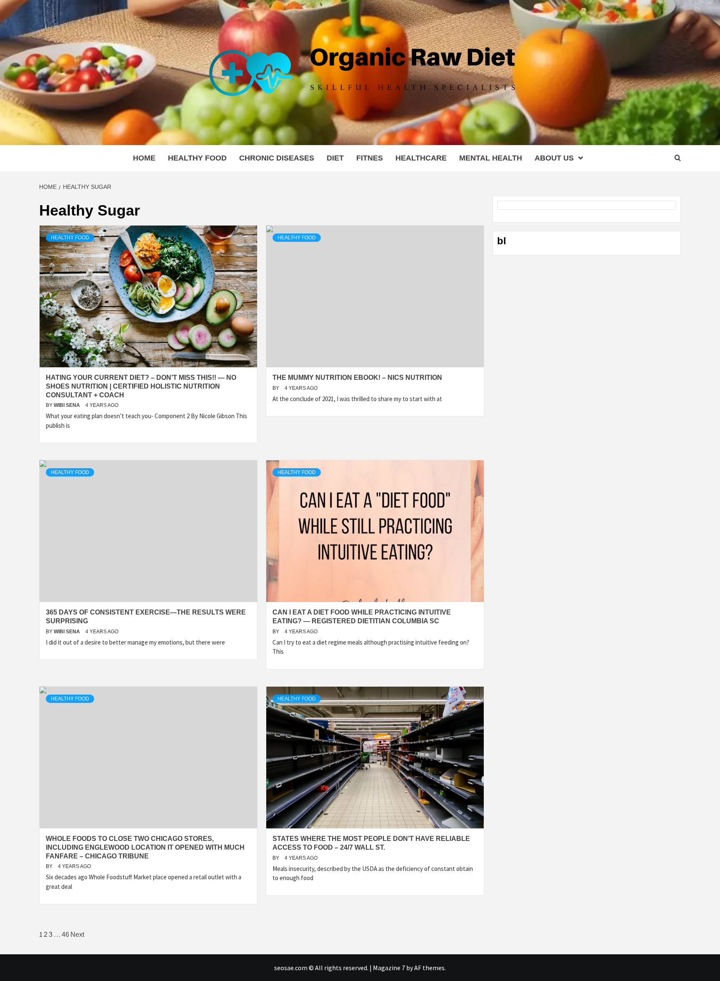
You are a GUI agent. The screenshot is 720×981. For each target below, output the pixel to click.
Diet (335, 158)
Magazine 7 (389, 967)
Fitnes (369, 158)
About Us (554, 158)
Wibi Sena (67, 405)
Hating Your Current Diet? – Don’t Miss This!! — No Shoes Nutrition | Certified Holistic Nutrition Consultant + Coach (141, 386)
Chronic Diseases (276, 158)
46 (65, 934)
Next (77, 934)
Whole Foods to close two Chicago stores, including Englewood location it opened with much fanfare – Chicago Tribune (145, 847)
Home (144, 158)
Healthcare (421, 158)
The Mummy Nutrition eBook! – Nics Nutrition (357, 377)
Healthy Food (197, 158)
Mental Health (490, 158)
